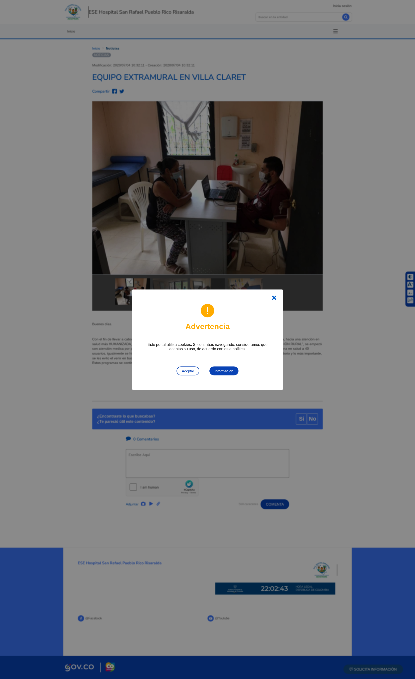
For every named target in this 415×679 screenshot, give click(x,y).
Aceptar (188, 371)
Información (224, 371)
